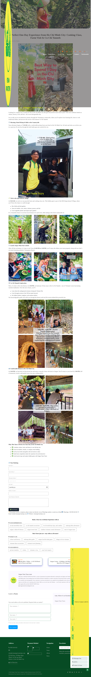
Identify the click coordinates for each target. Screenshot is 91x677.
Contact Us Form (77, 665)
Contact (76, 54)
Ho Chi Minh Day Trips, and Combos (52, 525)
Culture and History (15, 539)
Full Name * (11, 465)
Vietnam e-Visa (34, 550)
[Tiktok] (58, 51)
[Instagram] (71, 51)
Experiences (51, 54)
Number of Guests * (12, 490)
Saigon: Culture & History (17, 529)
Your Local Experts (46, 550)
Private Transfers (14, 550)
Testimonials (85, 54)
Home (45, 54)
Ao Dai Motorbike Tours (16, 525)
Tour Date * (11, 484)
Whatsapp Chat (77, 658)
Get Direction (13, 662)
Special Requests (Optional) (14, 496)
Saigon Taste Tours (60, 601)
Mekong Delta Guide (29, 539)
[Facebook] (62, 51)
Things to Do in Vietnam (62, 539)
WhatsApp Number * (13, 478)
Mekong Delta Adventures (72, 525)
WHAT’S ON (13, 536)
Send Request (14, 509)
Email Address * (12, 471)
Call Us (75, 662)
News (47, 656)
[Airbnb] (84, 51)
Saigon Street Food (32, 529)
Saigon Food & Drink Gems (45, 539)
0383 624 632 (13, 647)
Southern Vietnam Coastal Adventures (50, 529)
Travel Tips (61, 54)
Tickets (24, 550)
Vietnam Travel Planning (34, 543)
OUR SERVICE (14, 547)
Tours (48, 650)
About (48, 653)
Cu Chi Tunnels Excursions (33, 525)
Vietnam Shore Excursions (17, 543)
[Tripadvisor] (80, 51)
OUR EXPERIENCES (16, 523)
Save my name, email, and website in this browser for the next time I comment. (25, 622)
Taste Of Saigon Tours (69, 529)
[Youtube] (67, 51)
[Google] (75, 51)
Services (69, 54)
